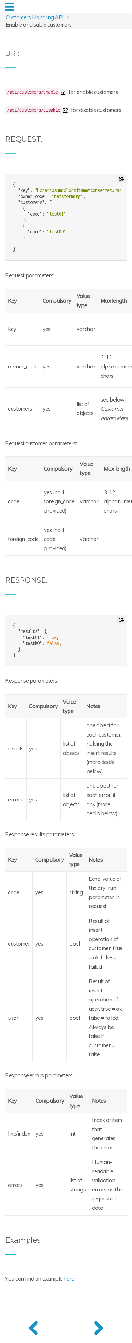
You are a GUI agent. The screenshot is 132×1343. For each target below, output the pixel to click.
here (68, 1278)
